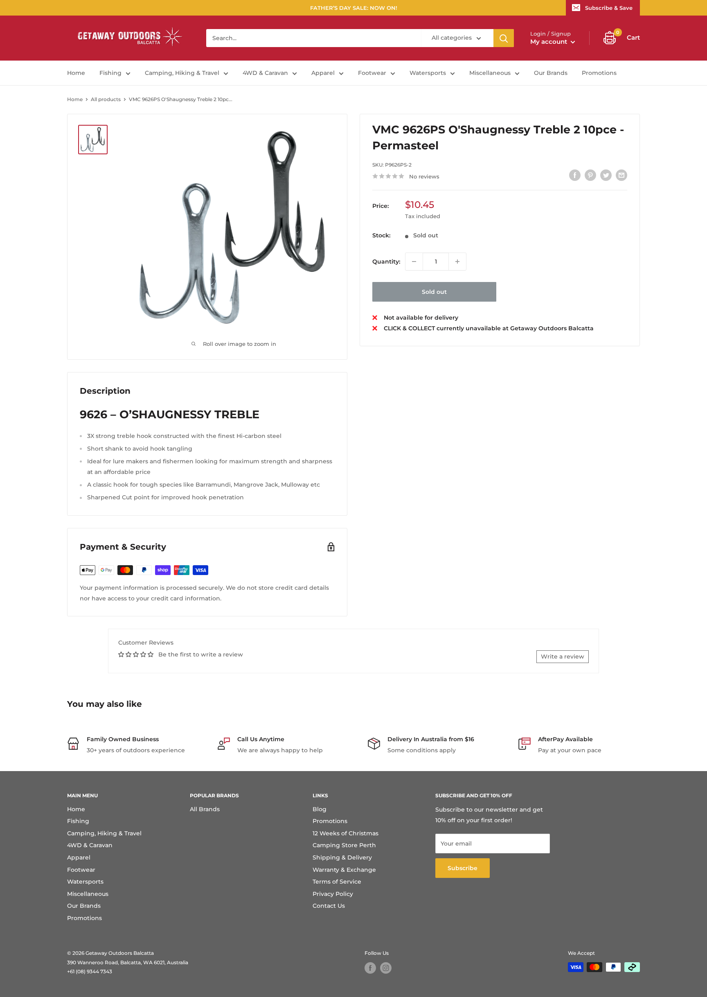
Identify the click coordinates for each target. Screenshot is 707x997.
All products (106, 99)
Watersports (428, 73)
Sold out (434, 291)
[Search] (503, 38)
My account (549, 41)
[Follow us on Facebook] (370, 968)
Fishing (110, 73)
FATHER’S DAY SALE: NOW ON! (353, 8)
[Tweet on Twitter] (606, 175)
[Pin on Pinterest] (590, 175)
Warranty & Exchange (344, 869)
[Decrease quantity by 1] (414, 261)
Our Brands (550, 73)
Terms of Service (337, 881)
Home (76, 73)
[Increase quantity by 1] (457, 261)
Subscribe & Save (609, 8)
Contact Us (329, 905)
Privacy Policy (333, 894)
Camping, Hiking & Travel (182, 73)
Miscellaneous (490, 73)
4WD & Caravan (265, 73)
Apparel (323, 73)
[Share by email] (621, 175)
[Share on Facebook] (575, 175)
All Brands (205, 809)
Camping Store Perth (344, 845)
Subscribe (462, 868)
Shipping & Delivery (342, 857)
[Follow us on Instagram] (386, 968)
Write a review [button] (562, 656)
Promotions (599, 73)
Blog (319, 809)
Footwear (372, 73)
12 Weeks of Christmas (345, 833)
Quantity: (386, 261)
